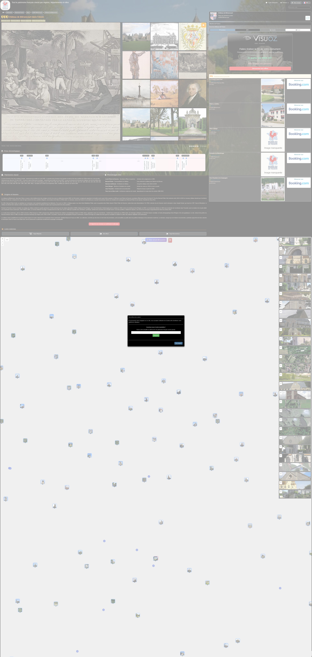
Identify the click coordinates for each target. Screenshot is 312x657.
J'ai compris (178, 343)
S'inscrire (156, 335)
